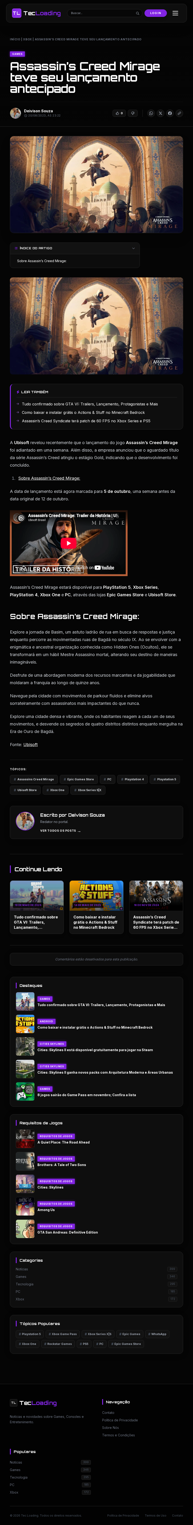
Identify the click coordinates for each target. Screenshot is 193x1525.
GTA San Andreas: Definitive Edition (67, 1232)
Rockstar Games (58, 1344)
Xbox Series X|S (98, 1334)
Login (155, 13)
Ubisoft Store (25, 790)
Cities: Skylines (50, 1187)
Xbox (27, 39)
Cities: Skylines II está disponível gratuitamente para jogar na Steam (95, 1050)
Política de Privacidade (123, 1515)
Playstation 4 (132, 779)
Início (15, 39)
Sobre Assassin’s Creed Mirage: (42, 261)
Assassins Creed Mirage (34, 779)
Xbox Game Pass (63, 1334)
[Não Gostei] (133, 113)
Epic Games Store (79, 779)
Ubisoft (30, 744)
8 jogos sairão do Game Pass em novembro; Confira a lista (86, 1095)
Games (17, 54)
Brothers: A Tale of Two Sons (61, 1165)
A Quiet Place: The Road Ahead (63, 1142)
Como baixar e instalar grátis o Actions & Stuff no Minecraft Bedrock (95, 922)
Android (46, 1021)
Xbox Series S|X (87, 790)
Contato (177, 1515)
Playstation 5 (165, 779)
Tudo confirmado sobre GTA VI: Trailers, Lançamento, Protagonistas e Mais (101, 1005)
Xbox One (55, 790)
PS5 (84, 1344)
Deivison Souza (38, 111)
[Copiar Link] (179, 113)
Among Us (46, 1210)
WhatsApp (157, 1334)
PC (107, 779)
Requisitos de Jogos (56, 1136)
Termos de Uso (155, 1515)
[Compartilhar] (151, 113)
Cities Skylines (52, 1043)
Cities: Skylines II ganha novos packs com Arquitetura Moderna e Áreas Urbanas (105, 1072)
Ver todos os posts (60, 831)
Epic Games (129, 1334)
